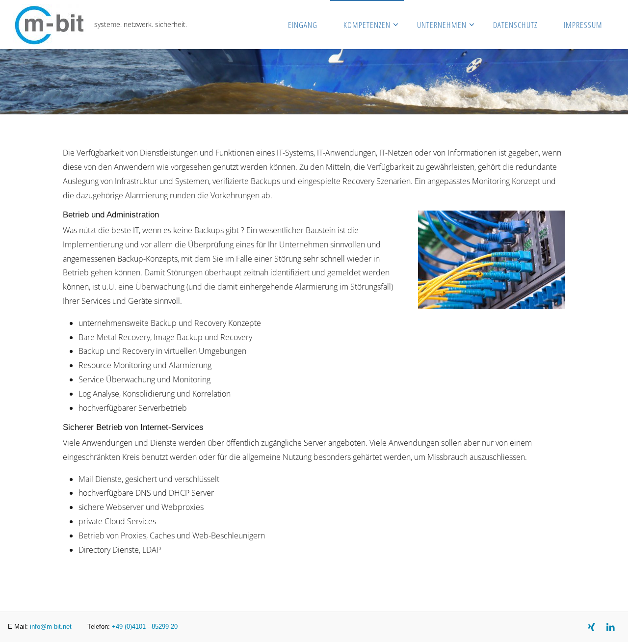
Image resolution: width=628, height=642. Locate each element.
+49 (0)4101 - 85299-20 (145, 626)
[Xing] (591, 627)
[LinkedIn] (610, 627)
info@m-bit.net (51, 626)
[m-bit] (49, 24)
